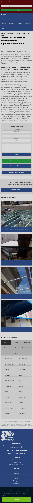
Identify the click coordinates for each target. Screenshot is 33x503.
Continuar (16, 499)
